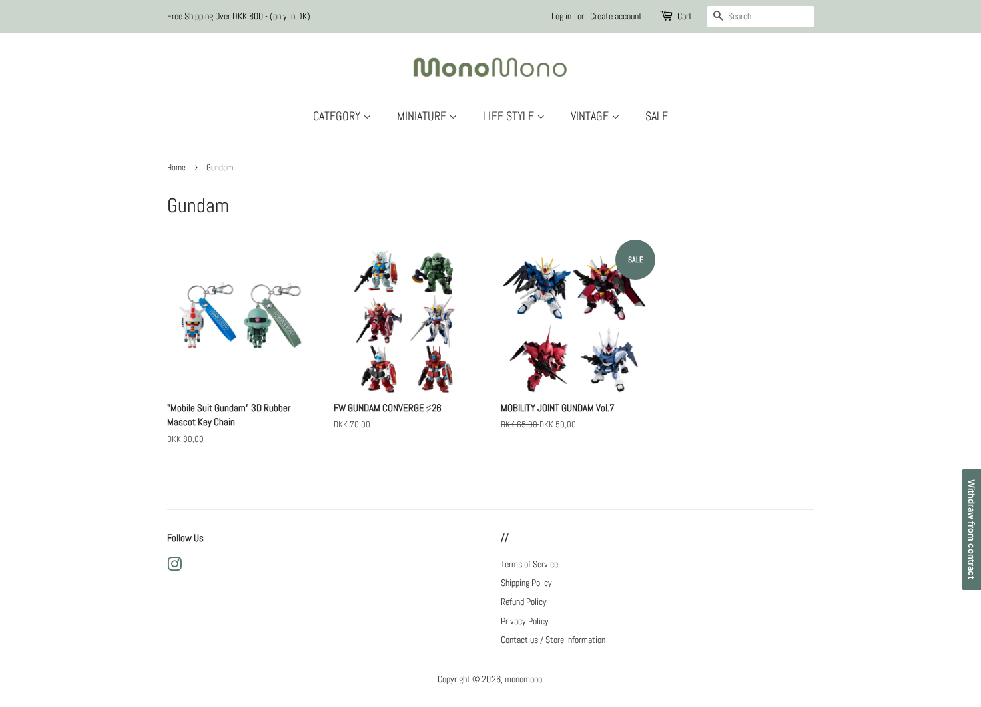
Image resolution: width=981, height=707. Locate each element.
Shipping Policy (526, 583)
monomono (523, 679)
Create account (616, 16)
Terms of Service (529, 564)
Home (176, 167)
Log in (561, 16)
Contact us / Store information (553, 640)
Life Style (510, 116)
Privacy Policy (525, 621)
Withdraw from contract (971, 529)
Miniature (423, 116)
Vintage (591, 116)
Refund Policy (524, 602)
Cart (684, 16)
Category (338, 116)
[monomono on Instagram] (174, 567)
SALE (656, 116)
